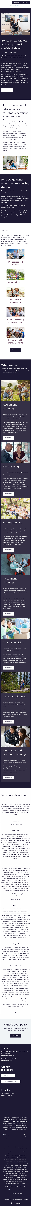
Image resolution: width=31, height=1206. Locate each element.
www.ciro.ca (6, 1139)
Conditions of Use (9, 1186)
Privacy (17, 1186)
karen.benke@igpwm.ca (7, 1055)
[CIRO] (10, 1136)
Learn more (7, 90)
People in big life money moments (15, 341)
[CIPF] (26, 1136)
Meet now (15, 1035)
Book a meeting (17, 2)
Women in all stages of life (15, 301)
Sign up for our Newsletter (11, 1081)
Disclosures (23, 1186)
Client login (25, 2)
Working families (15, 282)
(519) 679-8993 (5, 1053)
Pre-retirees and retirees (15, 263)
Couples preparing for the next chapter (15, 321)
